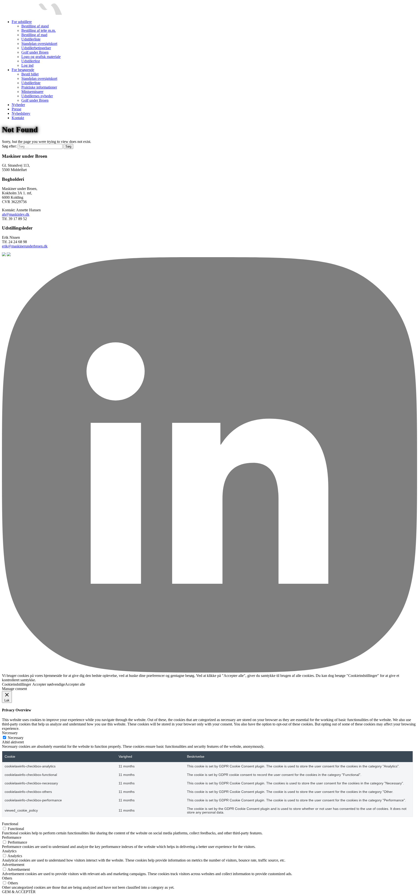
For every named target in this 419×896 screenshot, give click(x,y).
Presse (16, 109)
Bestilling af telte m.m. (38, 30)
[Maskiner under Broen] (32, 13)
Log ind (27, 65)
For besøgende (23, 70)
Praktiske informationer (39, 87)
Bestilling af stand (35, 26)
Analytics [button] (9, 851)
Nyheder (18, 105)
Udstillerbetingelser (36, 48)
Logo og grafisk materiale (41, 57)
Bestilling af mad (34, 35)
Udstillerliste (30, 39)
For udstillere (22, 22)
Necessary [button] (10, 733)
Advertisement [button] (13, 865)
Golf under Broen (34, 52)
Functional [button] (10, 824)
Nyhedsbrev (21, 113)
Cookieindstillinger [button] (16, 684)
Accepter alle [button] (75, 684)
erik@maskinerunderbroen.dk (25, 246)
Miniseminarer (32, 92)
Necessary (16, 738)
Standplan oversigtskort (39, 43)
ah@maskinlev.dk (15, 214)
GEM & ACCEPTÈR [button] (19, 892)
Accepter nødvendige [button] (48, 684)
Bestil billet (30, 74)
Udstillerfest (30, 61)
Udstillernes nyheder (37, 96)
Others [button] (7, 878)
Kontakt (18, 118)
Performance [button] (11, 837)
